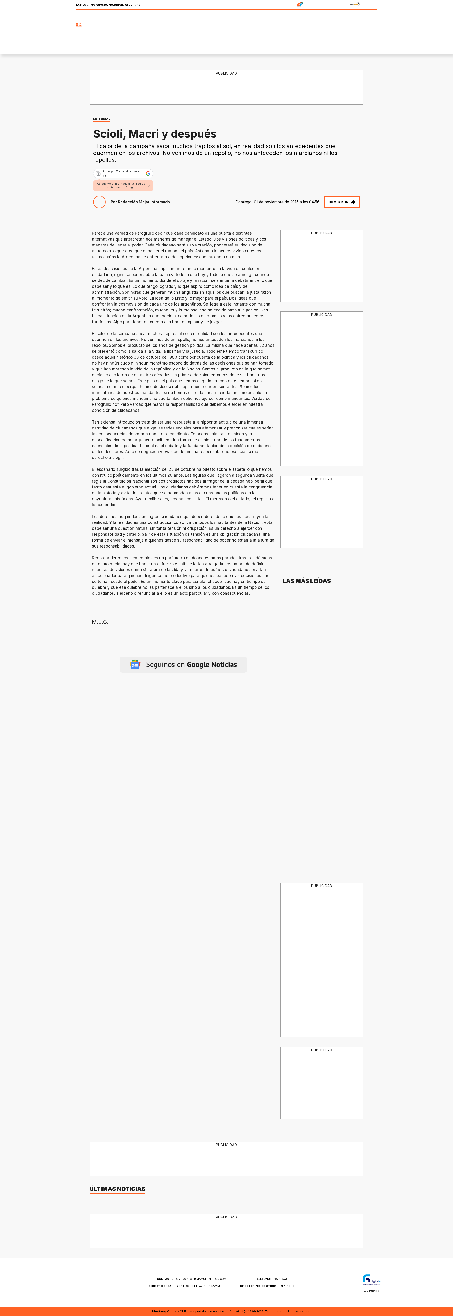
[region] (227, 87)
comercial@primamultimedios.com (191, 1279)
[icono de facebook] (342, 26)
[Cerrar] (149, 185)
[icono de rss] (373, 26)
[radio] (285, 5)
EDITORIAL (101, 119)
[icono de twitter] (352, 26)
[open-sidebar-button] (79, 26)
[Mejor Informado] (226, 26)
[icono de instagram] (363, 26)
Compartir (338, 202)
